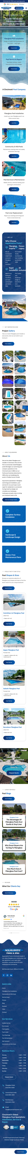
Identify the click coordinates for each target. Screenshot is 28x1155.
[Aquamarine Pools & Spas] (6, 7)
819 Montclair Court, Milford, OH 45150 (13, 969)
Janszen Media (19, 1140)
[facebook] (3, 975)
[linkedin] (11, 975)
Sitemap (21, 1138)
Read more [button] (6, 928)
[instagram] (7, 975)
